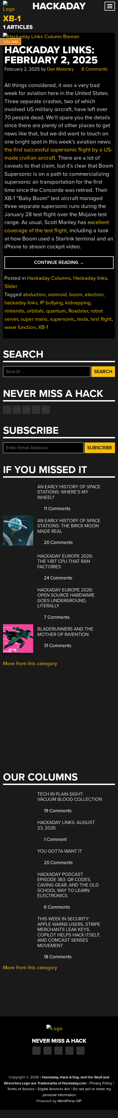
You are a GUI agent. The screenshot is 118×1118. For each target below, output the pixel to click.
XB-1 (43, 327)
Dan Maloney (60, 69)
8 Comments (94, 69)
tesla (82, 319)
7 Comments (56, 617)
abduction (34, 295)
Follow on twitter (17, 410)
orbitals (35, 311)
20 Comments (58, 542)
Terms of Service (21, 1089)
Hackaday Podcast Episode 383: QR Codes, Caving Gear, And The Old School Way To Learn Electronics (68, 885)
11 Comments (57, 509)
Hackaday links (90, 278)
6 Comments (56, 907)
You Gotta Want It (59, 851)
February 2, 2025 (22, 69)
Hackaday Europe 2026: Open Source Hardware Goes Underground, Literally (66, 598)
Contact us (45, 410)
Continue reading (69, 264)
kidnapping (78, 303)
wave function (20, 327)
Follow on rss (36, 410)
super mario (34, 319)
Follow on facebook (7, 410)
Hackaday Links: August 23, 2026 (66, 825)
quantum (56, 311)
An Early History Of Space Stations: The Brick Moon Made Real (68, 526)
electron (94, 295)
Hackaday (59, 6)
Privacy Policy (100, 1083)
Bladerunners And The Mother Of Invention (65, 631)
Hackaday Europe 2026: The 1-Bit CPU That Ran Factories (65, 561)
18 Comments (57, 957)
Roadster (78, 311)
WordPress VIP (70, 1101)
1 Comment (55, 839)
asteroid (57, 295)
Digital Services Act (54, 1089)
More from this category (30, 664)
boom (75, 295)
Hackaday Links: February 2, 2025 (51, 55)
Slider (10, 286)
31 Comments (57, 646)
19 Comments (57, 811)
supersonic (62, 319)
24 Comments (57, 578)
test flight (101, 319)
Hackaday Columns (49, 278)
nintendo (14, 311)
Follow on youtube (26, 410)
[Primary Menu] (110, 6)
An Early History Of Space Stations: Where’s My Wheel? (68, 492)
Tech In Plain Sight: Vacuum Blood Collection (69, 796)
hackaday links (21, 303)
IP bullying (51, 303)
